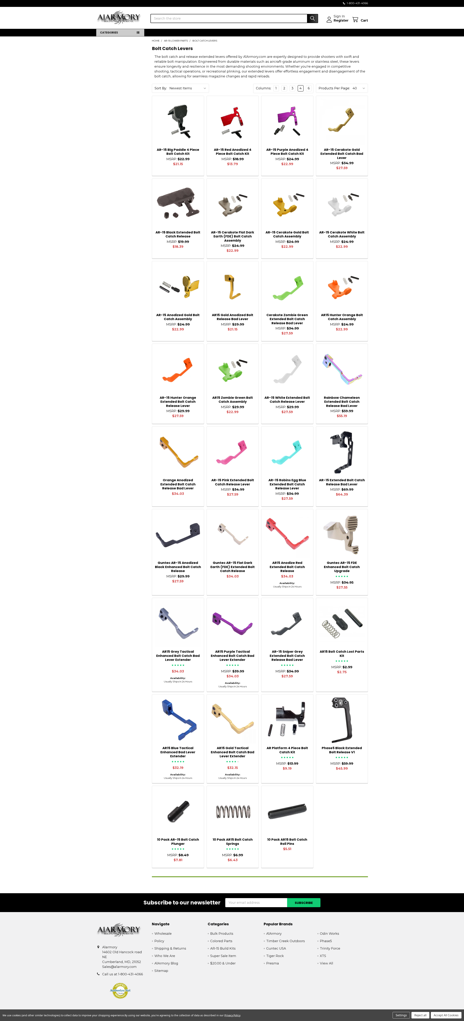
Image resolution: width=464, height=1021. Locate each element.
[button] (120, 991)
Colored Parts (221, 941)
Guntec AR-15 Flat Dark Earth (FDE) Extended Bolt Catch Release (232, 566)
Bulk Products (221, 934)
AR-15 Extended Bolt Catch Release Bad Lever (342, 482)
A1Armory (274, 934)
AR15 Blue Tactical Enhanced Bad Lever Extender (177, 752)
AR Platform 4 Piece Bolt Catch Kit (287, 750)
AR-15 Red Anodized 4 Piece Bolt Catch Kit (232, 151)
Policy (159, 941)
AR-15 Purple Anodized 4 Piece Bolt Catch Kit (287, 151)
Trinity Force (330, 948)
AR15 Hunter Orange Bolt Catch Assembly (342, 317)
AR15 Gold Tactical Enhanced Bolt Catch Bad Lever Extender (232, 752)
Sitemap (161, 971)
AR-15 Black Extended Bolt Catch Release (178, 234)
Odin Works (329, 934)
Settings (401, 1015)
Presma (272, 963)
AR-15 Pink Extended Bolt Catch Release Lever (232, 482)
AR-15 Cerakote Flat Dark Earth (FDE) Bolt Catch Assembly (232, 236)
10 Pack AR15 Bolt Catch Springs (233, 841)
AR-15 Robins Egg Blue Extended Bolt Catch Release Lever (287, 484)
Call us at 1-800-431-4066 (122, 974)
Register (341, 20)
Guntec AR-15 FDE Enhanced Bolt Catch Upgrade (342, 566)
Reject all (420, 1015)
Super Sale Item (223, 956)
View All (326, 963)
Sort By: (161, 88)
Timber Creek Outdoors (285, 941)
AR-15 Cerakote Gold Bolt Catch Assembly (287, 234)
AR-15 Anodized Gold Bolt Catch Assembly (178, 317)
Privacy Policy (232, 1015)
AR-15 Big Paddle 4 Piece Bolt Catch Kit (178, 151)
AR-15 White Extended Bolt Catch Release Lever (287, 399)
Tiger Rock (275, 956)
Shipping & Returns (170, 948)
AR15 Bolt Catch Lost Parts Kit (342, 653)
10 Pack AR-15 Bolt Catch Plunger (178, 841)
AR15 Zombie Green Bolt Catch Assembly (232, 399)
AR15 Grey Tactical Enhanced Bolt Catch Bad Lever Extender (178, 655)
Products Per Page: (334, 88)
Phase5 (326, 941)
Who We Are (164, 956)
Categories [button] (109, 32)
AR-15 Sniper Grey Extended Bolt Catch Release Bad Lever (287, 655)
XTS (323, 956)
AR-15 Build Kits (223, 948)
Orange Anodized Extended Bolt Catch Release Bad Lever (178, 484)
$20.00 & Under (223, 963)
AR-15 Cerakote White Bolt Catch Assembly (341, 234)
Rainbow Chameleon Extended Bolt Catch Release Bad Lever (342, 401)
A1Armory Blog (166, 963)
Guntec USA (276, 948)
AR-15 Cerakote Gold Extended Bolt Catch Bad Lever (341, 153)
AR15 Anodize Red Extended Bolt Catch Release (287, 566)
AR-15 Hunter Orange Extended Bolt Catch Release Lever (178, 401)
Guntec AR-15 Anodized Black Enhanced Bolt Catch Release (178, 566)
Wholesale (163, 934)
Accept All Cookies (446, 1015)
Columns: (263, 88)
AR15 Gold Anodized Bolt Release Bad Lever (232, 317)
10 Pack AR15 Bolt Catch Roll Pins (287, 841)
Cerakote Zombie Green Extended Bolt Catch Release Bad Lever (287, 319)
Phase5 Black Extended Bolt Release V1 (342, 750)
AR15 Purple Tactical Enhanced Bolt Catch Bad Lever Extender (232, 655)
